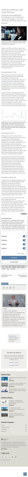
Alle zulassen (14, 257)
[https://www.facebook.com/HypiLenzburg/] (6, 457)
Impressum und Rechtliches (5, 459)
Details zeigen (21, 253)
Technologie (14, 267)
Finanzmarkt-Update (14, 427)
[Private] (4, 439)
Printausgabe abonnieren (14, 365)
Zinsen (6, 267)
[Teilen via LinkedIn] (10, 287)
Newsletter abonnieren (14, 362)
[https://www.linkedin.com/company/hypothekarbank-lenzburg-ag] (2, 457)
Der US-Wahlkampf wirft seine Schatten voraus (6, 276)
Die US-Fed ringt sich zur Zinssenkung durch (22, 276)
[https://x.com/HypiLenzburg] (9, 457)
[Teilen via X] (7, 287)
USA (9, 267)
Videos (14, 425)
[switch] (25, 240)
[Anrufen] (25, 474)
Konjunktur (23, 267)
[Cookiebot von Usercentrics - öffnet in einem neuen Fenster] (21, 214)
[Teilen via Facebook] (4, 287)
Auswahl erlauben (14, 262)
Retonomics (14, 431)
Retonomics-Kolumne (8, 81)
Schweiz (18, 267)
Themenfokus (14, 429)
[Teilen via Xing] (13, 287)
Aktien (3, 267)
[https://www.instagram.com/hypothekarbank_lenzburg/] (15, 457)
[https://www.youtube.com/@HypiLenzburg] (12, 457)
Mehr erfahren (4, 448)
